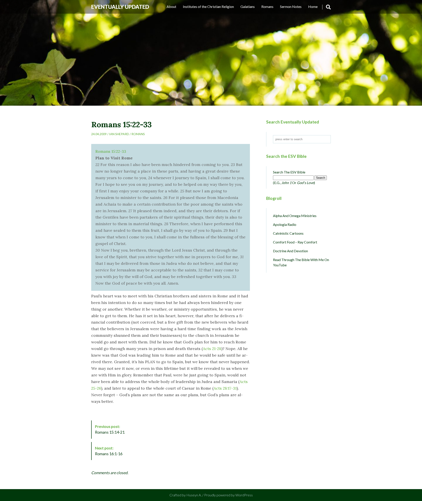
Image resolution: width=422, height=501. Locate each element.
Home (313, 6)
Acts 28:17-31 (225, 388)
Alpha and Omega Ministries (294, 216)
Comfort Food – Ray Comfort (295, 242)
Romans (267, 6)
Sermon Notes (291, 6)
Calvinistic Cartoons (288, 233)
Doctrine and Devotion (290, 251)
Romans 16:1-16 (108, 451)
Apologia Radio (284, 224)
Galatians (247, 6)
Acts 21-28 (212, 348)
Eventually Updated (120, 7)
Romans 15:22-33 (110, 151)
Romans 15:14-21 (110, 429)
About (171, 6)
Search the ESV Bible (289, 172)
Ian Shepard (119, 134)
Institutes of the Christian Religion (208, 6)
